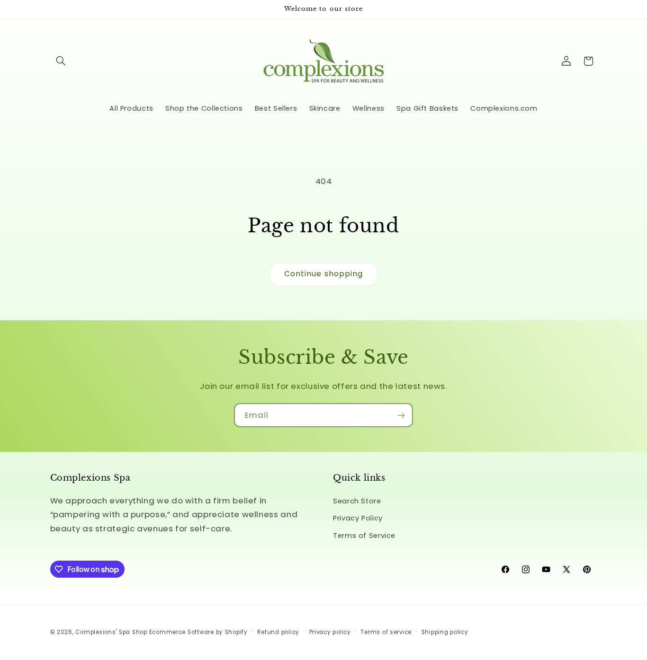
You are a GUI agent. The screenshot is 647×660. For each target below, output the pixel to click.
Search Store (357, 501)
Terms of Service (364, 535)
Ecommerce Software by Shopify (198, 632)
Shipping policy (445, 632)
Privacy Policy (358, 518)
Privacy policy (330, 632)
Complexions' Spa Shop (111, 632)
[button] (61, 61)
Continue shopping (323, 273)
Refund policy (278, 632)
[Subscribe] (401, 415)
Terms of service (386, 632)
